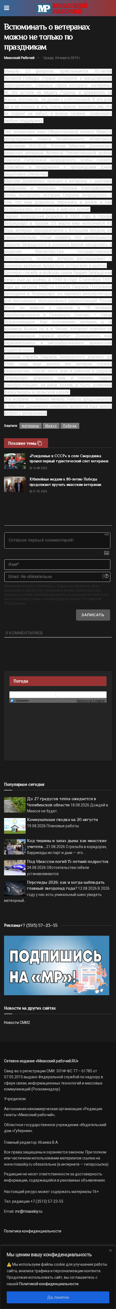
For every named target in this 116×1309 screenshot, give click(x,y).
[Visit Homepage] (62, 8)
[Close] (110, 1250)
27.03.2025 (39, 491)
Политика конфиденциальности (32, 1231)
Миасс (51, 426)
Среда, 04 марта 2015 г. (62, 58)
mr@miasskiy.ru (28, 1211)
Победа (70, 426)
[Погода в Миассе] (58, 695)
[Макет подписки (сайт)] (56, 965)
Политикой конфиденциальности (49, 1284)
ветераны (30, 426)
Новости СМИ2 (17, 1022)
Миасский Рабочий (19, 58)
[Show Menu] (6, 8)
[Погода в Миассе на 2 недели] (91, 701)
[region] (58, 1277)
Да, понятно (58, 1297)
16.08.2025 (39, 468)
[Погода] (19, 700)
